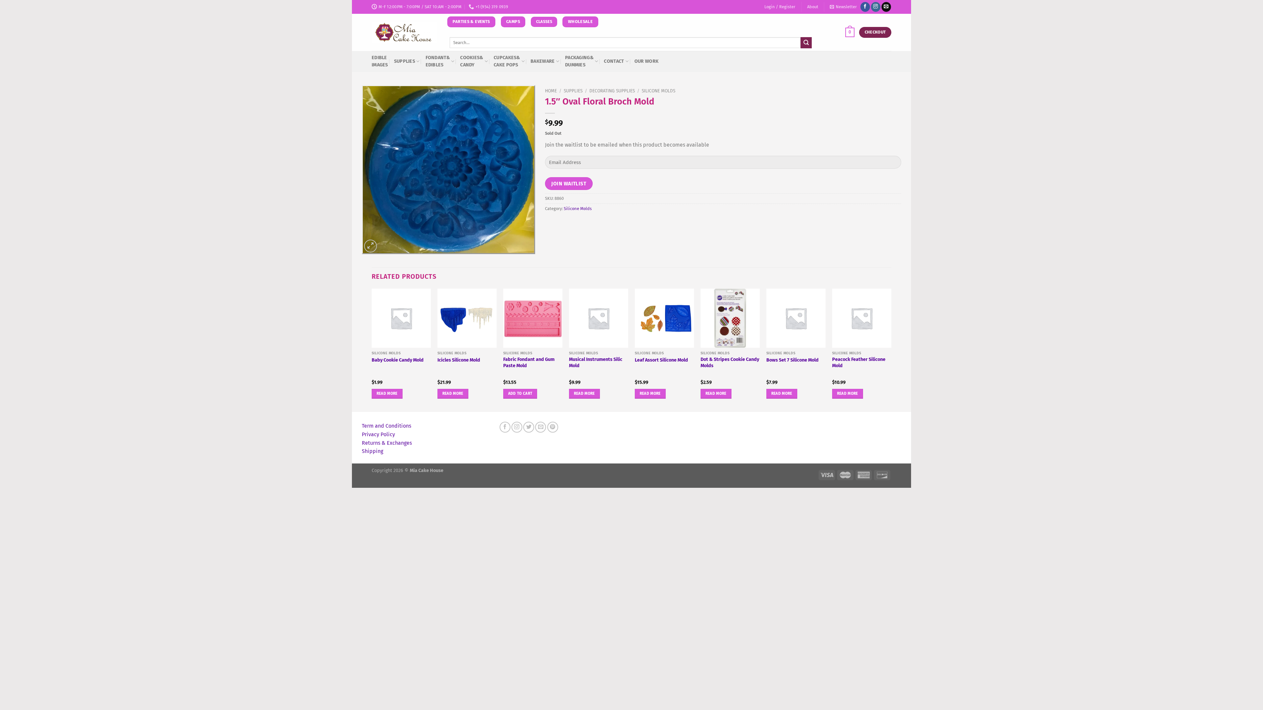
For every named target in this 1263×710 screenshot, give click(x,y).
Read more (387, 393)
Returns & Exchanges (387, 443)
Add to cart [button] (520, 393)
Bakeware (543, 61)
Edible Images (380, 61)
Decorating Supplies (612, 91)
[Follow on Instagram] (875, 7)
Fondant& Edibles (438, 61)
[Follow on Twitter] (528, 427)
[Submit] (806, 42)
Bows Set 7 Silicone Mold (792, 360)
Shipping (372, 451)
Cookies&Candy (471, 61)
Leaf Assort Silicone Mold (661, 360)
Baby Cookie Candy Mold (398, 360)
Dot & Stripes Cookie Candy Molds (730, 362)
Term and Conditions (386, 426)
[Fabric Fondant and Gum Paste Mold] (532, 318)
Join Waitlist (568, 183)
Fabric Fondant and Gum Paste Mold (529, 362)
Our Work (646, 61)
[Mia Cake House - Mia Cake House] (404, 32)
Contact (614, 61)
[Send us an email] (886, 7)
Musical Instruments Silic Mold (595, 362)
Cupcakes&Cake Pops (507, 61)
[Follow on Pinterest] (552, 427)
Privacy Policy (378, 434)
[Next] (891, 349)
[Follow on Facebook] (865, 7)
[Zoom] (370, 246)
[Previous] (372, 349)
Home (551, 91)
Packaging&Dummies (579, 61)
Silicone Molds (658, 91)
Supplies (404, 61)
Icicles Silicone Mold (458, 360)
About (812, 6)
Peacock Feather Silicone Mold (858, 362)
